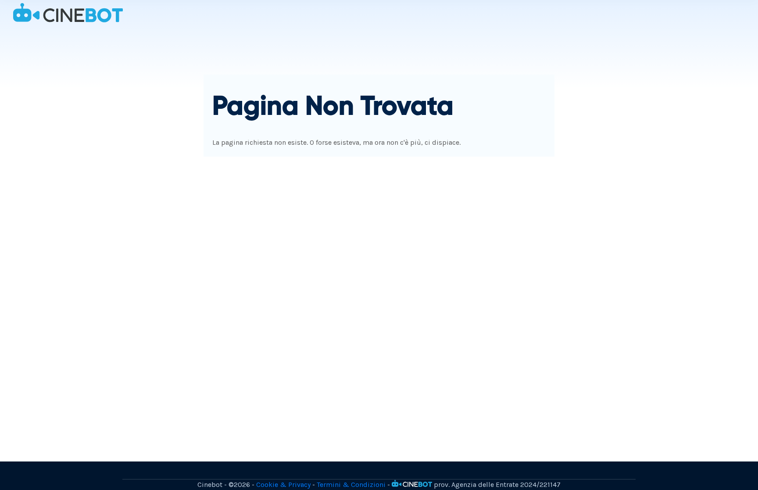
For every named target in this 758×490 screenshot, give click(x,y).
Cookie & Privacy (283, 484)
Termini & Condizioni (351, 484)
